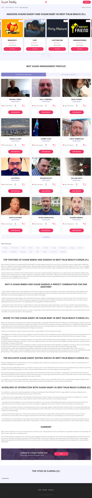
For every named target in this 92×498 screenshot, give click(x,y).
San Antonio (54, 251)
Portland (5, 251)
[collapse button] (46, 237)
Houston (45, 251)
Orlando (30, 247)
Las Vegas (71, 247)
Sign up (87, 2)
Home (39, 490)
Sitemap (44, 490)
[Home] (9, 2)
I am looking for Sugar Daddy (23, 74)
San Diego (5, 247)
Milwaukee (63, 251)
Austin (31, 251)
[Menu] (46, 2)
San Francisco (14, 247)
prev (43, 55)
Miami (23, 247)
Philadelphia (13, 251)
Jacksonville (5, 478)
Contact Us (51, 490)
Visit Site (12, 49)
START (61, 454)
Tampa (38, 247)
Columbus (45, 247)
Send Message (15, 112)
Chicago (54, 247)
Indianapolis (62, 247)
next (48, 55)
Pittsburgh (23, 251)
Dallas (37, 251)
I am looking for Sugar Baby (68, 74)
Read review (12, 45)
